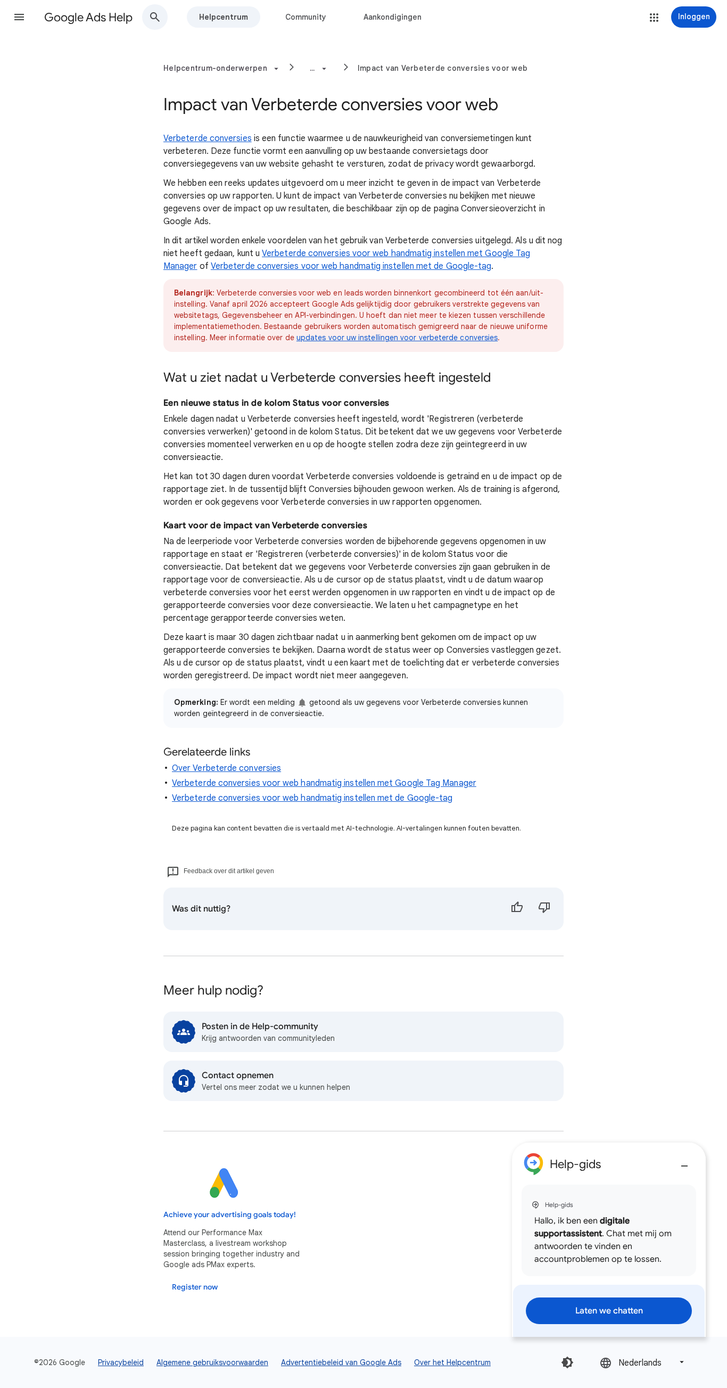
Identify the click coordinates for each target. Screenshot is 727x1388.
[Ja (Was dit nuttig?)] (516, 909)
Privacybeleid (121, 1362)
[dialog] (609, 1240)
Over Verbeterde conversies (226, 768)
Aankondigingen (392, 17)
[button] (19, 17)
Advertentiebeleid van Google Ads (341, 1362)
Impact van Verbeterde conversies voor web (442, 68)
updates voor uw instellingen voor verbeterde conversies (397, 337)
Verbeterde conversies (207, 138)
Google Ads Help (88, 17)
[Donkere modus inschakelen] (567, 1362)
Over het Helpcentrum (452, 1362)
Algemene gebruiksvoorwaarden (212, 1362)
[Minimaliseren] (684, 1161)
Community (305, 17)
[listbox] (643, 1362)
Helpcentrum (223, 17)
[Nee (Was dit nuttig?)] (544, 909)
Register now (195, 1287)
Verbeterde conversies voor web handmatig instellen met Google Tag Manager (324, 783)
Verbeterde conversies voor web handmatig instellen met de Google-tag (351, 266)
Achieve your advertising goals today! (229, 1214)
